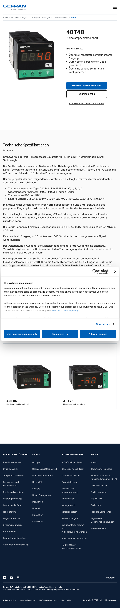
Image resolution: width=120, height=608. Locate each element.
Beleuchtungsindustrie (14, 538)
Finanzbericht (68, 498)
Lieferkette (37, 521)
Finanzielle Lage (70, 482)
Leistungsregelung (12, 498)
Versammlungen (70, 518)
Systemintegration (12, 525)
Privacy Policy (9, 600)
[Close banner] (115, 272)
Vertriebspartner (99, 485)
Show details (103, 324)
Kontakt (94, 462)
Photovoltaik (9, 531)
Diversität (37, 482)
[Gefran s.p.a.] (14, 7)
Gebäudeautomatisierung (15, 544)
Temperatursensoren (13, 475)
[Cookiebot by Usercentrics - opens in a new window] (94, 271)
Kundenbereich (98, 528)
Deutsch (110, 577)
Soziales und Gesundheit (44, 469)
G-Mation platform (12, 505)
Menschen (37, 502)
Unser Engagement (41, 495)
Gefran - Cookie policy (65, 310)
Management (68, 505)
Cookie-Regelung (27, 600)
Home (5, 17)
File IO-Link (96, 498)
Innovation (37, 515)
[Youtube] (13, 577)
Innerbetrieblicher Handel (74, 538)
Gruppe (36, 462)
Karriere (36, 488)
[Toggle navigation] (115, 7)
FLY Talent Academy (42, 475)
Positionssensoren (12, 462)
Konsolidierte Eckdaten (73, 469)
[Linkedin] (6, 577)
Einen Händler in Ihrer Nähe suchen (86, 103)
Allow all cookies (98, 334)
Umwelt (36, 508)
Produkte (15, 17)
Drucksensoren (10, 469)
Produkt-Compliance (101, 512)
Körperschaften (69, 512)
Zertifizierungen (98, 492)
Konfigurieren (87, 94)
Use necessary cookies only (22, 334)
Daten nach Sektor (71, 475)
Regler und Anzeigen (31, 17)
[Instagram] (20, 577)
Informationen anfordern (86, 85)
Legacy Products (11, 518)
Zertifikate (96, 505)
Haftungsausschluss (48, 600)
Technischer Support (101, 469)
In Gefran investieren (72, 462)
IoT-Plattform (9, 512)
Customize (58, 334)
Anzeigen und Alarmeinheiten (55, 17)
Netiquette (66, 600)
